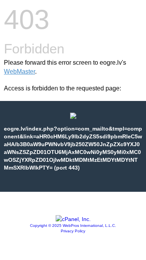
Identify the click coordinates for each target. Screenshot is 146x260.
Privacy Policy (73, 231)
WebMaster (19, 71)
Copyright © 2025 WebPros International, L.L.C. (73, 225)
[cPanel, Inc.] (73, 219)
